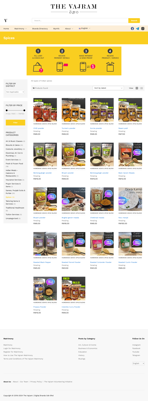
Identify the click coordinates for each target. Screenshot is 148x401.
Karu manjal (123, 218)
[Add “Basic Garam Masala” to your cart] (128, 165)
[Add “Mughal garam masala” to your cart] (71, 209)
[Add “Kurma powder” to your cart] (99, 120)
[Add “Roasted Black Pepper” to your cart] (42, 254)
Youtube (135, 352)
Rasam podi (123, 128)
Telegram (136, 355)
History (81, 355)
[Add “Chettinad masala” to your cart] (99, 209)
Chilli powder (38, 128)
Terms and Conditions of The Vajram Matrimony (23, 359)
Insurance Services (14, 180)
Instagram (136, 345)
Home (6, 29)
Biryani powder (68, 173)
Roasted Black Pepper (42, 262)
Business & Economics (87, 348)
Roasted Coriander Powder (101, 262)
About (15, 382)
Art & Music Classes (14, 141)
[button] (83, 28)
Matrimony (7, 345)
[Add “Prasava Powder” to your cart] (42, 299)
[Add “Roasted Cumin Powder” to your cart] (128, 254)
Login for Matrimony (11, 348)
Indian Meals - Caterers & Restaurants (12, 173)
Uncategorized (12, 218)
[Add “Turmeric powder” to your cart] (71, 120)
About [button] (68, 29)
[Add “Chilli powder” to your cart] (42, 120)
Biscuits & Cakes (13, 145)
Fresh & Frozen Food (14, 164)
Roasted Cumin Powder (128, 262)
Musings (81, 359)
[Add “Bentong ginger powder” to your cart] (42, 165)
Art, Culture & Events (87, 345)
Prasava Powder (39, 307)
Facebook (136, 348)
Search (134, 21)
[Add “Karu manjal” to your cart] (128, 209)
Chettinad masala (97, 218)
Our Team (24, 382)
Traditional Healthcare (15, 208)
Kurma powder (96, 128)
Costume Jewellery (14, 149)
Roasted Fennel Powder (71, 262)
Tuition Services (12, 214)
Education (82, 352)
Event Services (12, 160)
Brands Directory (40, 29)
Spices (8, 197)
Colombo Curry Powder (71, 307)
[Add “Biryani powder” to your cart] (71, 165)
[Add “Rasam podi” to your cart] (128, 120)
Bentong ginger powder (42, 173)
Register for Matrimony (13, 352)
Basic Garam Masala (126, 173)
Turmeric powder (68, 128)
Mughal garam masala (70, 218)
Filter (15, 122)
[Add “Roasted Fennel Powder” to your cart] (71, 254)
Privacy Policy (36, 382)
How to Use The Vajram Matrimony (18, 355)
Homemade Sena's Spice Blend (45, 124)
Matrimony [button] (19, 29)
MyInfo (56, 29)
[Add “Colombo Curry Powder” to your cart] (71, 299)
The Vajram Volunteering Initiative (58, 382)
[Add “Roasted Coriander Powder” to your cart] (99, 254)
